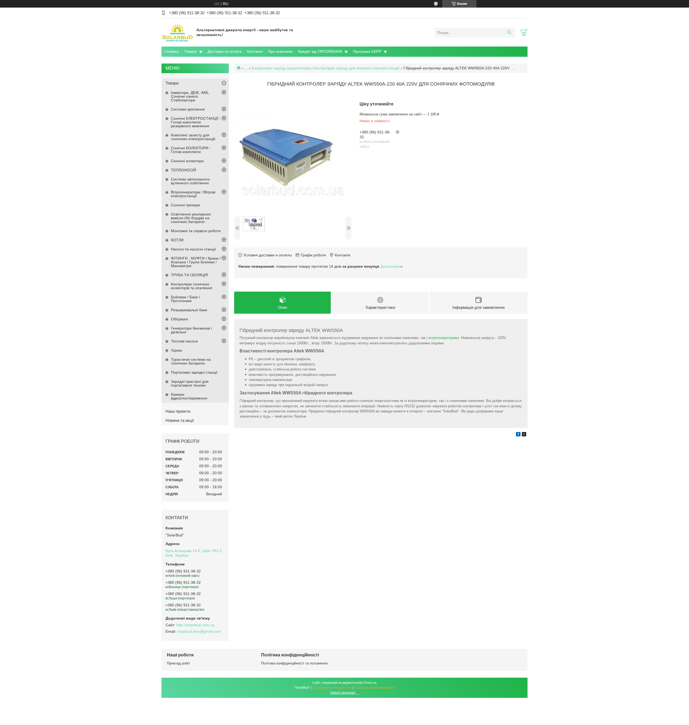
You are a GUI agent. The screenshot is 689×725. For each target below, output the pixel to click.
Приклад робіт (178, 663)
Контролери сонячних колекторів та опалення (191, 286)
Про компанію (280, 51)
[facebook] (518, 435)
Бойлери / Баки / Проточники (185, 299)
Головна (171, 51)
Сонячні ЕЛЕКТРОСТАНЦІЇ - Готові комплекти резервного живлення (196, 122)
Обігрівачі (179, 319)
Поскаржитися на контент (332, 687)
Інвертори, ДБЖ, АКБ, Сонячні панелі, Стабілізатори (190, 96)
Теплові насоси (184, 341)
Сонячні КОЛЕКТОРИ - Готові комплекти (191, 150)
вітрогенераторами (443, 338)
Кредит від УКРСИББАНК (320, 51)
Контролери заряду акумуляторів (281, 68)
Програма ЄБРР (367, 51)
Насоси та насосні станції (193, 249)
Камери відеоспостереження (189, 396)
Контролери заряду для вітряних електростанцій (356, 68)
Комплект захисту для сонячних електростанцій (193, 137)
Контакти (255, 51)
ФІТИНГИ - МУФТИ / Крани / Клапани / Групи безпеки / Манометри (196, 262)
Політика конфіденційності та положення (294, 663)
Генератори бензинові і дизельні (191, 330)
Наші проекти (178, 411)
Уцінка (176, 350)
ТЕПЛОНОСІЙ (183, 170)
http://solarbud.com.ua (195, 625)
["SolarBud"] (177, 32)
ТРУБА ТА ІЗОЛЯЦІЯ (189, 275)
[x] (524, 435)
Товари (190, 51)
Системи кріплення (188, 109)
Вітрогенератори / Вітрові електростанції (193, 194)
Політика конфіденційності (374, 687)
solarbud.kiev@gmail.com (199, 631)
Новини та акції (180, 420)
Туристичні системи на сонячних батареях (191, 361)
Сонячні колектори (187, 161)
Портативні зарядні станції (194, 372)
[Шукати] (509, 32)
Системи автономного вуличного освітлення (190, 181)
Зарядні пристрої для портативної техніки (190, 383)
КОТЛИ (177, 240)
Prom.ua (370, 683)
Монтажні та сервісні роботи (196, 231)
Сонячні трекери (185, 205)
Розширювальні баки (189, 310)
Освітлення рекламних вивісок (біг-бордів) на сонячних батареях (191, 218)
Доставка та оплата (225, 51)
